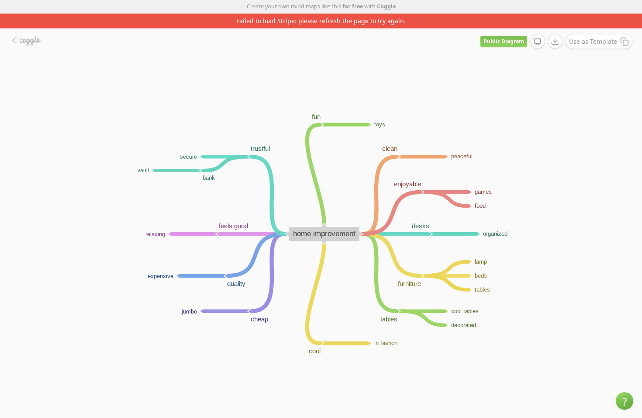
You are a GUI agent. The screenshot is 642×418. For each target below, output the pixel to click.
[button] (624, 401)
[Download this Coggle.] (555, 42)
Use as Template (593, 41)
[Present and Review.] (538, 42)
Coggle (386, 6)
